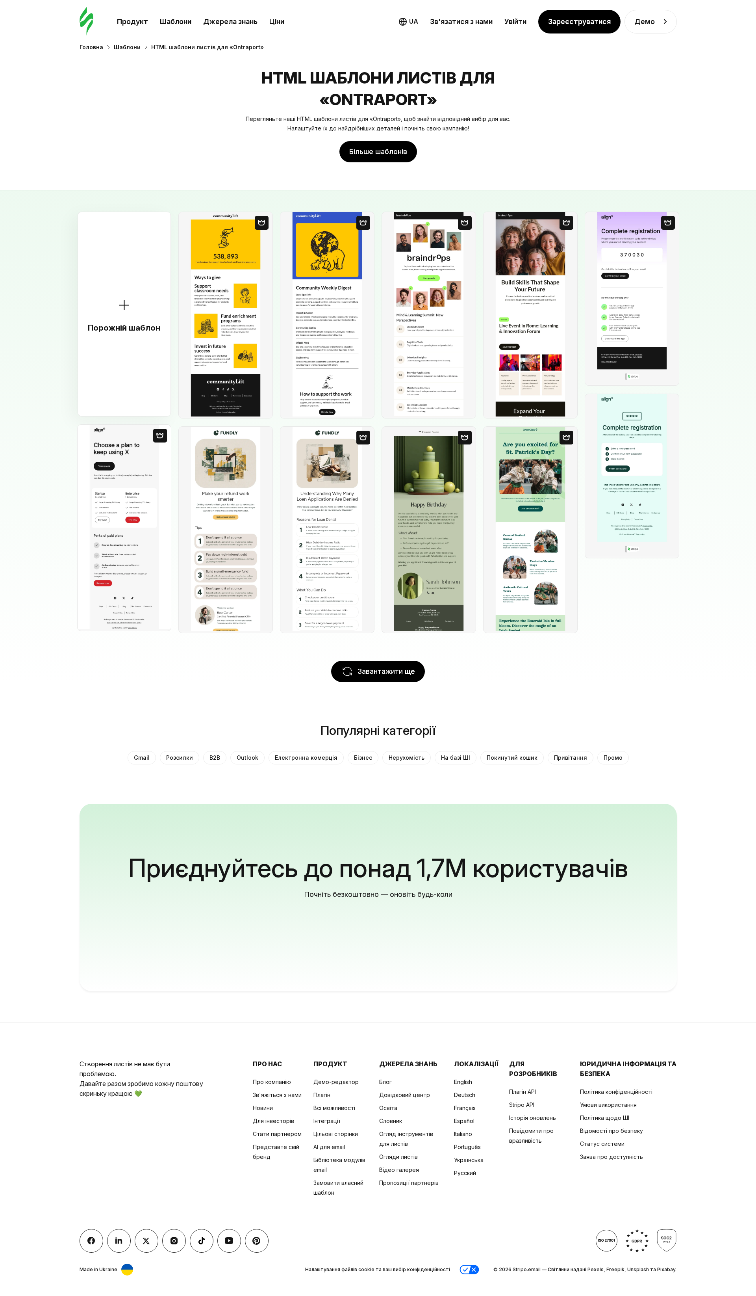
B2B (214, 757)
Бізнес (363, 757)
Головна (91, 47)
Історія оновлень (532, 1117)
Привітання (570, 757)
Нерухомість (406, 757)
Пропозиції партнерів (409, 1182)
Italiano (463, 1134)
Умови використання (608, 1104)
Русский (465, 1173)
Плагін (321, 1094)
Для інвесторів (273, 1120)
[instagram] (174, 1241)
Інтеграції (326, 1120)
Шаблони (175, 21)
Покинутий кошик (512, 757)
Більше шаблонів (378, 151)
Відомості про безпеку (611, 1130)
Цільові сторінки (335, 1134)
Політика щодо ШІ (604, 1117)
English (463, 1081)
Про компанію (272, 1081)
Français (465, 1107)
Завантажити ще (386, 671)
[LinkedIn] (119, 1241)
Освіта (388, 1107)
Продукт (132, 21)
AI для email (329, 1147)
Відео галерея (399, 1169)
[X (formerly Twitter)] (146, 1241)
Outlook (247, 757)
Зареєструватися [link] (579, 21)
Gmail (142, 757)
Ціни (276, 21)
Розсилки (179, 757)
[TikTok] (201, 1241)
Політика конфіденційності (616, 1091)
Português (467, 1147)
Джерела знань (230, 21)
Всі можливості (334, 1107)
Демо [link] (644, 21)
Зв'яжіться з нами (277, 1094)
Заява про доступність (611, 1156)
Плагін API (522, 1091)
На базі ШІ (455, 757)
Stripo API (521, 1104)
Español (464, 1120)
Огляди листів (398, 1156)
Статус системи (602, 1143)
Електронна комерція (306, 757)
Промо (613, 757)
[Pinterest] (257, 1241)
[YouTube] (229, 1241)
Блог (385, 1081)
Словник (390, 1120)
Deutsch (464, 1094)
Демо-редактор (336, 1081)
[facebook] (91, 1241)
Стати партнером (277, 1134)
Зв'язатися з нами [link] (461, 21)
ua (413, 21)
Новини (263, 1107)
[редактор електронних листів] (86, 21)
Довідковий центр (404, 1094)
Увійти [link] (515, 21)
